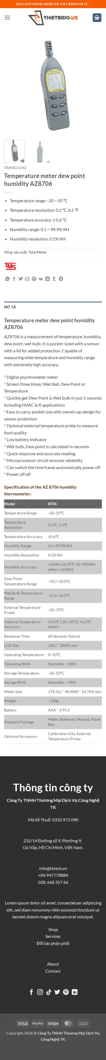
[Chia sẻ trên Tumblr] (54, 279)
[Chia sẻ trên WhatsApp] (7, 279)
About (53, 963)
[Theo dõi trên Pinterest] (66, 992)
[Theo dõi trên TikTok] (49, 992)
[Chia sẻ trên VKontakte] (40, 279)
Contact (53, 970)
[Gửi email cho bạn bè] (27, 279)
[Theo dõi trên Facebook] (31, 992)
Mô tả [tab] (10, 307)
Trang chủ (15, 168)
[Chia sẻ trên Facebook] (14, 279)
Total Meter (37, 252)
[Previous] (13, 87)
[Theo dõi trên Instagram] (40, 992)
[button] (7, 17)
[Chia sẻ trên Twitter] (20, 279)
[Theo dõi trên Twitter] (57, 992)
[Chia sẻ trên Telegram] (61, 279)
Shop (53, 929)
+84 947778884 (53, 875)
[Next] (93, 87)
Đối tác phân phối (53, 943)
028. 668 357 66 (53, 882)
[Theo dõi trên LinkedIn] (74, 992)
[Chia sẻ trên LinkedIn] (47, 279)
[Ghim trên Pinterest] (34, 279)
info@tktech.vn (53, 868)
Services (53, 936)
